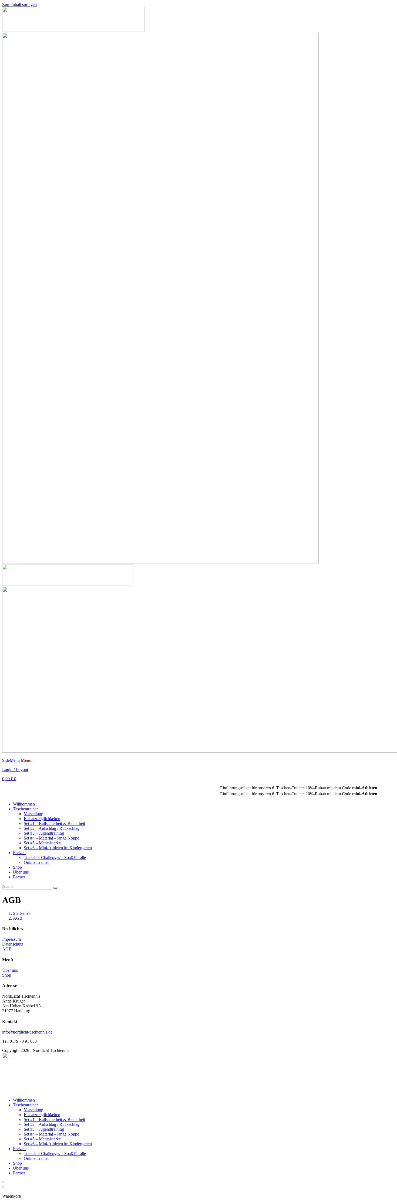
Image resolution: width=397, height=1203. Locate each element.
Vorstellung (33, 813)
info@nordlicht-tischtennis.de (27, 1032)
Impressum (11, 939)
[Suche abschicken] (55, 888)
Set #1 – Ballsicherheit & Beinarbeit (54, 823)
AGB (17, 918)
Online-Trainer (36, 862)
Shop (17, 867)
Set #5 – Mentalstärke (42, 843)
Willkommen (24, 804)
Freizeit (19, 852)
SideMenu (11, 760)
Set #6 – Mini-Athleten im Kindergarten (58, 847)
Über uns (21, 872)
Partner (19, 877)
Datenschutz (12, 944)
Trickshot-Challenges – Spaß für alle (55, 857)
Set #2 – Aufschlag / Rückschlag (51, 828)
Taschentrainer (25, 809)
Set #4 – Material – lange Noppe (51, 838)
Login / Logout (15, 769)
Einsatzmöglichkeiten (42, 818)
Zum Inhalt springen (19, 4)
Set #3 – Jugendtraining (44, 833)
